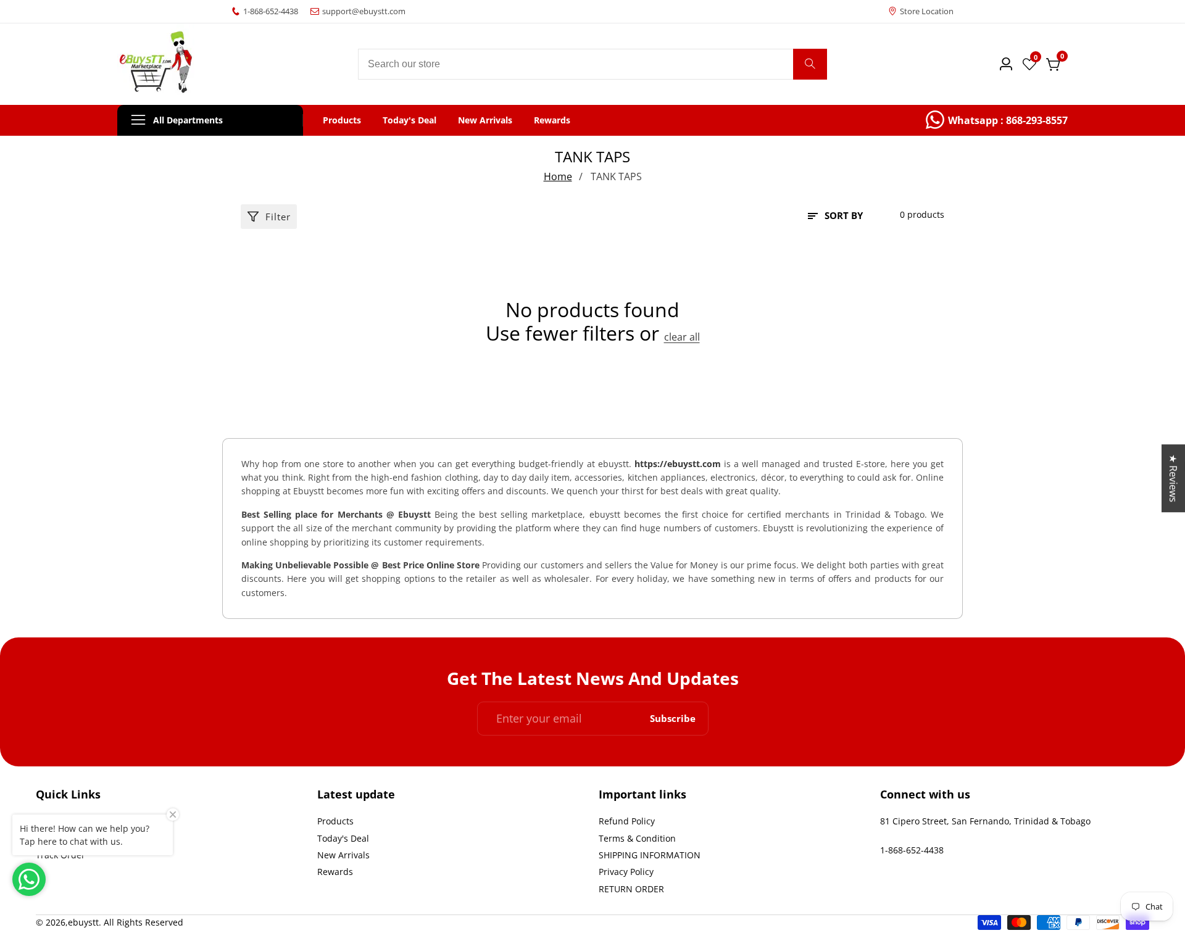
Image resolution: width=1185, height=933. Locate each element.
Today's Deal (409, 120)
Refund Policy (627, 821)
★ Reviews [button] (1173, 478)
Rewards (552, 120)
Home (558, 176)
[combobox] (592, 64)
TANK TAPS (616, 176)
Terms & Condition (637, 838)
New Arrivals (485, 120)
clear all (682, 337)
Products (342, 120)
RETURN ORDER (631, 889)
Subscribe (673, 718)
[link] (997, 120)
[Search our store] (810, 64)
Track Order (60, 855)
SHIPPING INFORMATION (650, 855)
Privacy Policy (626, 871)
